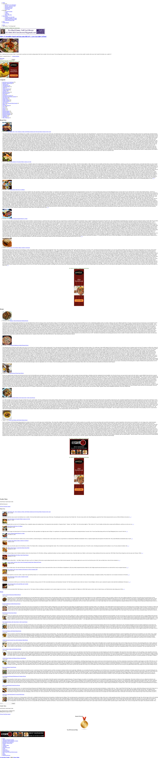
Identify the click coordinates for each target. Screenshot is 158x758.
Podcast (3, 108)
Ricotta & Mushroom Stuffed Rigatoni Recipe (19, 345)
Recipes (4, 109)
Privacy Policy (16, 757)
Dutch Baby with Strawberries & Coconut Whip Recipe (13, 694)
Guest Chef (4, 102)
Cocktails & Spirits (8, 11)
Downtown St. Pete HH (9, 17)
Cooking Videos (5, 89)
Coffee (6, 12)
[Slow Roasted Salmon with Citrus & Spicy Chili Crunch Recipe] (4, 627)
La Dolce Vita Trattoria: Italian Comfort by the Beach (19, 247)
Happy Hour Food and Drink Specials (9, 103)
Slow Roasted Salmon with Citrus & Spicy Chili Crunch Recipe (22, 397)
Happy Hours (5, 15)
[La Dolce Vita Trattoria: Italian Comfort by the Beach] (4, 542)
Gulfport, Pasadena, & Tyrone (11, 18)
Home (3, 2)
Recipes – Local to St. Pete (10, 5)
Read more (2, 58)
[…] (153, 178)
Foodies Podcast (5, 22)
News (3, 21)
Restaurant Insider (6, 111)
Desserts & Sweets (8, 8)
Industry (4, 104)
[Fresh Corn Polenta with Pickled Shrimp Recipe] (4, 636)
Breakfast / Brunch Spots (7, 83)
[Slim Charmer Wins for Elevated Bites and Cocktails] (4, 586)
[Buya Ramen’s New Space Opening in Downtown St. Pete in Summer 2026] (4, 571)
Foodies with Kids (6, 101)
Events (3, 94)
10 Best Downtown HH (9, 20)
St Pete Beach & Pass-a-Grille (11, 19)
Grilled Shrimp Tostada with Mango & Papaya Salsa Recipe (14, 658)
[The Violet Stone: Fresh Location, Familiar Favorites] (4, 578)
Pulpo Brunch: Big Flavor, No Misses (17, 189)
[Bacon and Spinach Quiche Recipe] (4, 672)
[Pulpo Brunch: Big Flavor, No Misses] (4, 528)
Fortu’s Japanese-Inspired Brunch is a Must (19, 218)
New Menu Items (5, 105)
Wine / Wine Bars (8, 14)
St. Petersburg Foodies (4, 757)
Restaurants (4, 115)
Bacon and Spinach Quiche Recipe (9, 667)
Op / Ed (4, 107)
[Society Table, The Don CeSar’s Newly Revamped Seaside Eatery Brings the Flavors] (4, 564)
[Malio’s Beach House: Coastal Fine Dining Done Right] (4, 550)
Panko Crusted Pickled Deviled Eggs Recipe (11, 685)
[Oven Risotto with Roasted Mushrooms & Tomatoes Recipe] (4, 681)
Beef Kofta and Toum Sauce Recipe (17, 373)
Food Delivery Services (7, 95)
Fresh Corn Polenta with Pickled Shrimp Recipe (18, 420)
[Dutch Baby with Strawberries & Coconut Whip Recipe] (4, 699)
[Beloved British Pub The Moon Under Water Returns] (4, 557)
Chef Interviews (5, 85)
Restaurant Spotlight (6, 114)
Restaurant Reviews (9, 7)
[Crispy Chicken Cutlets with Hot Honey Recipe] (4, 654)
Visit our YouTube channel (5, 506)
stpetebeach (4, 116)
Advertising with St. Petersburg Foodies (10, 740)
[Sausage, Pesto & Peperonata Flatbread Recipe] (4, 599)
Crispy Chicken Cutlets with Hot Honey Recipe (11, 649)
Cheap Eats (4, 84)
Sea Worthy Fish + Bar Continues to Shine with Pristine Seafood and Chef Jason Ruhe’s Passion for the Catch (29, 131)
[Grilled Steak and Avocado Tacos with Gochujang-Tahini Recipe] (4, 645)
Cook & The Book (6, 88)
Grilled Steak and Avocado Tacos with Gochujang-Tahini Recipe (15, 640)
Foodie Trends (5, 98)
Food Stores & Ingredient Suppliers (9, 96)
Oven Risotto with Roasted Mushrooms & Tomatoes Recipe (14, 676)
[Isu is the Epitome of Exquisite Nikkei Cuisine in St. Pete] (4, 521)
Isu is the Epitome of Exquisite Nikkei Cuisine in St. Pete (20, 161)
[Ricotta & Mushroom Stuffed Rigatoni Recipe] (4, 608)
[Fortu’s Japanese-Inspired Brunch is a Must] (4, 535)
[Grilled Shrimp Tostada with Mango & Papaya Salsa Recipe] (4, 663)
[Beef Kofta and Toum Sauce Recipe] (4, 617)
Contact (3, 744)
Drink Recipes (5, 93)
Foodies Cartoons (5, 99)
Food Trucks (7, 9)
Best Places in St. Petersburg (10, 4)
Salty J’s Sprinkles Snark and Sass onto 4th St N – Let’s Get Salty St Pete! (23, 36)
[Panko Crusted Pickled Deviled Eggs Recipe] (4, 690)
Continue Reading (15, 56)
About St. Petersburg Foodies (8, 739)
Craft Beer (7, 13)
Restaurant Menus (6, 112)
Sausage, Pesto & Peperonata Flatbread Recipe (19, 320)
